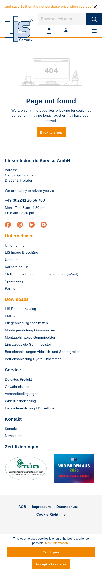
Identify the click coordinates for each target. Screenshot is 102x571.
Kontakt (11, 429)
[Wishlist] (49, 31)
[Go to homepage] (19, 29)
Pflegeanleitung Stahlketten (26, 323)
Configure (51, 552)
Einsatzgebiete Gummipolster (28, 344)
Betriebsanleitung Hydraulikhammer (33, 359)
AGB (22, 507)
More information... (57, 543)
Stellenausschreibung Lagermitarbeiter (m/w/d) (41, 274)
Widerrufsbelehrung (20, 401)
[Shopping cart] (80, 31)
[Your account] (66, 31)
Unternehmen (19, 235)
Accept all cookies (51, 564)
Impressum (41, 507)
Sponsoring (14, 281)
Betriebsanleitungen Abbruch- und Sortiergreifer (42, 352)
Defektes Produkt (18, 379)
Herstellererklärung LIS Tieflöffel (30, 408)
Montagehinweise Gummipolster (30, 337)
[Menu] (95, 31)
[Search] (94, 19)
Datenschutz (67, 507)
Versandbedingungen (21, 394)
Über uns (12, 260)
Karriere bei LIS (17, 267)
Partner (11, 288)
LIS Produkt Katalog (20, 309)
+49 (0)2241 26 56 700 (25, 200)
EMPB (10, 316)
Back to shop (51, 132)
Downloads (17, 299)
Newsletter (13, 436)
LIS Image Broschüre (21, 252)
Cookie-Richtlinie (51, 514)
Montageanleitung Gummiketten (30, 330)
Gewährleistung (17, 386)
